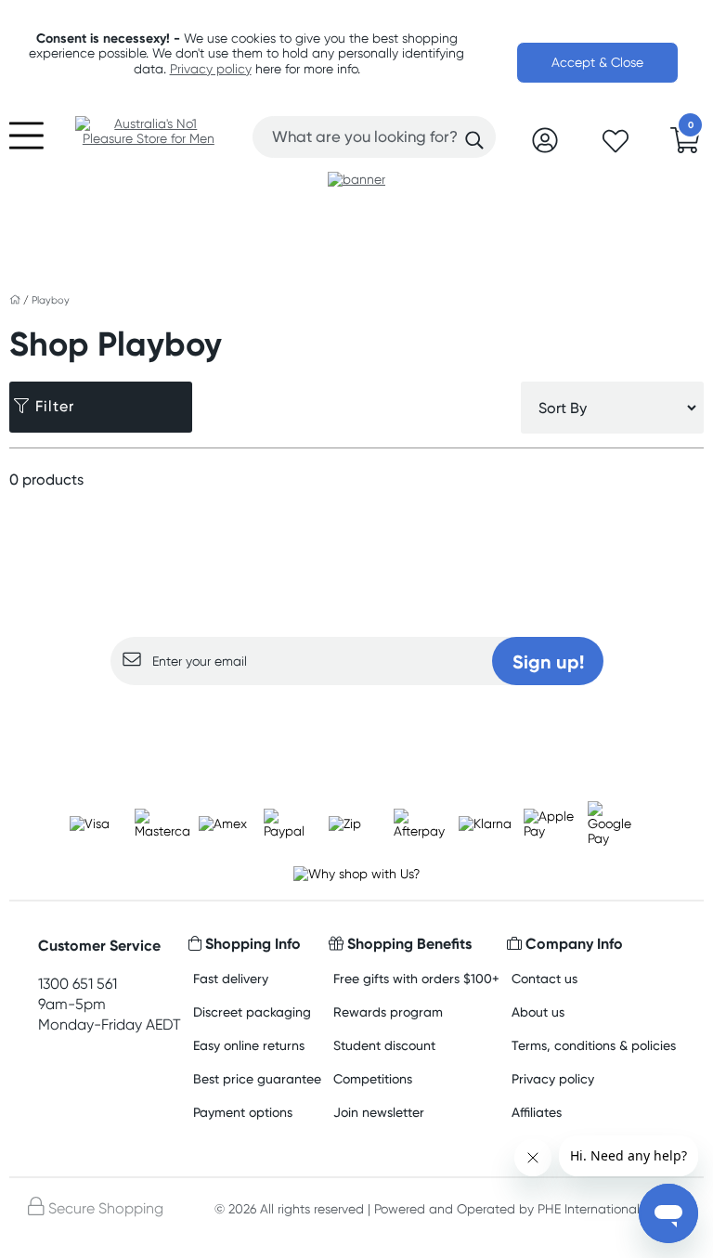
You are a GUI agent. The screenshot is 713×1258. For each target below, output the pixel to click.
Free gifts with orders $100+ (416, 978)
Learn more (357, 721)
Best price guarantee (257, 1078)
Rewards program (388, 1011)
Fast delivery (230, 978)
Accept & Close (597, 62)
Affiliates (537, 1112)
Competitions (372, 1078)
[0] (685, 145)
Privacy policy (211, 68)
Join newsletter (378, 1112)
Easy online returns (249, 1045)
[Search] (474, 140)
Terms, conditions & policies (594, 1045)
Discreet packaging (252, 1011)
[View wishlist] (616, 146)
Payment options (242, 1112)
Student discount (384, 1045)
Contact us (544, 978)
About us (538, 1011)
